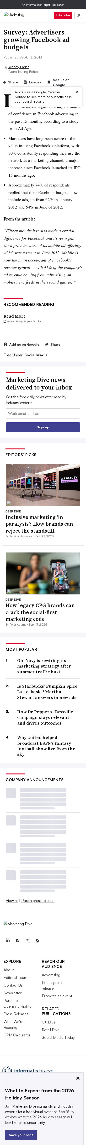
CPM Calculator (17, 1035)
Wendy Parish (18, 67)
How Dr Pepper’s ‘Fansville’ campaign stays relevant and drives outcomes (45, 717)
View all (12, 900)
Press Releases (16, 1013)
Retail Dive (50, 1029)
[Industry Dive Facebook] (17, 941)
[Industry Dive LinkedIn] (7, 941)
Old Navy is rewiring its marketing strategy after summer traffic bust (44, 666)
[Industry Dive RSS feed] (37, 941)
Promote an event (57, 996)
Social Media (36, 355)
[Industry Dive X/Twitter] (27, 941)
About (9, 969)
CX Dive (49, 1022)
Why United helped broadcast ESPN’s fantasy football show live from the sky (46, 746)
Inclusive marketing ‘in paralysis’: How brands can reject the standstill (39, 523)
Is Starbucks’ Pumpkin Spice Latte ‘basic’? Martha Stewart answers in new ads (47, 691)
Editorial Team (15, 977)
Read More (15, 316)
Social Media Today (58, 1037)
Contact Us (13, 985)
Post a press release (37, 900)
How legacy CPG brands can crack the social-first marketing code (40, 612)
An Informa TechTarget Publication (43, 4)
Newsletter (13, 992)
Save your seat (21, 1135)
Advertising (51, 974)
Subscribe (63, 15)
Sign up (43, 427)
